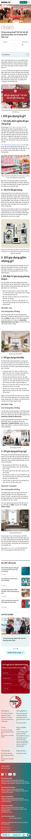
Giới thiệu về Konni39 (7, 713)
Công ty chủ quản (5, 715)
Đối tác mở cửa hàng (6, 730)
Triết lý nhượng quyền (22, 731)
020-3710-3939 (5, 768)
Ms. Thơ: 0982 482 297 (15, 818)
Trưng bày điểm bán (21, 715)
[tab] (13, 648)
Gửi (5, 688)
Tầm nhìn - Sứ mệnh (6, 717)
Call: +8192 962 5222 (6, 812)
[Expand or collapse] (27, 54)
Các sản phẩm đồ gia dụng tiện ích (11, 145)
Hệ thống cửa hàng (21, 753)
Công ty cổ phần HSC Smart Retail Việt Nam (12, 780)
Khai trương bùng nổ (21, 713)
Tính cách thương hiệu (7, 719)
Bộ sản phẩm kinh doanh (22, 735)
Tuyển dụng (4, 721)
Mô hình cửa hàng (21, 733)
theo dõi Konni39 (12, 548)
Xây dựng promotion (21, 717)
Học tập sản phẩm (21, 722)
